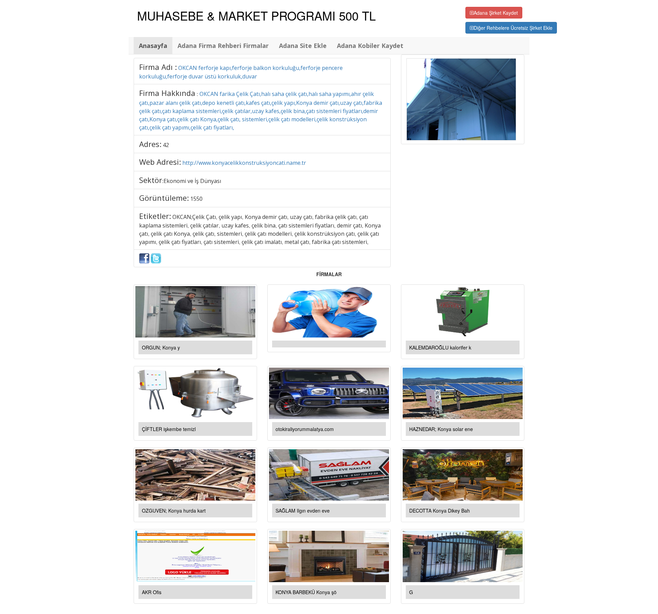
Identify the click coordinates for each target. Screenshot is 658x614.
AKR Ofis (151, 592)
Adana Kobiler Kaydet (370, 45)
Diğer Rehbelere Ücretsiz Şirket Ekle (513, 27)
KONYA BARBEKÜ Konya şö (306, 592)
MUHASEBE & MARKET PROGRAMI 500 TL (256, 15)
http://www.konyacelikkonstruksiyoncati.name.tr (244, 163)
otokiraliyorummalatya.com (305, 429)
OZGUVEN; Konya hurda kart (174, 510)
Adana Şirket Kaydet (496, 12)
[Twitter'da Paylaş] (156, 257)
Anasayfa (153, 45)
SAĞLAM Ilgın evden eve (303, 510)
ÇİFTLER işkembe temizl (169, 429)
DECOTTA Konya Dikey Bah (439, 510)
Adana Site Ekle (303, 45)
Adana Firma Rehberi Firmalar (223, 45)
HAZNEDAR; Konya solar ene (441, 429)
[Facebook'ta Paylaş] (144, 257)
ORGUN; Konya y (161, 347)
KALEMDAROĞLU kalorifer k (440, 347)
